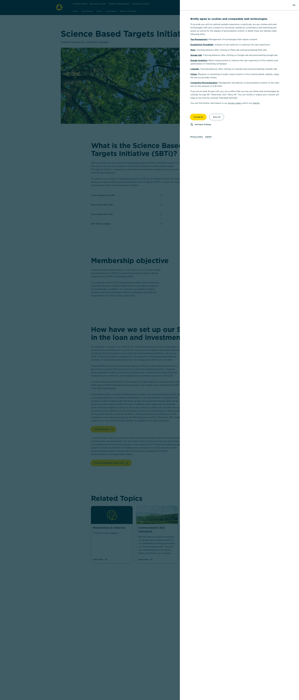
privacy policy (235, 103)
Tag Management (198, 39)
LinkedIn (194, 69)
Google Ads (196, 55)
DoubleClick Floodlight (201, 44)
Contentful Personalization (203, 82)
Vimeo (193, 74)
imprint (256, 103)
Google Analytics (198, 60)
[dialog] (149, 350)
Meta (192, 50)
